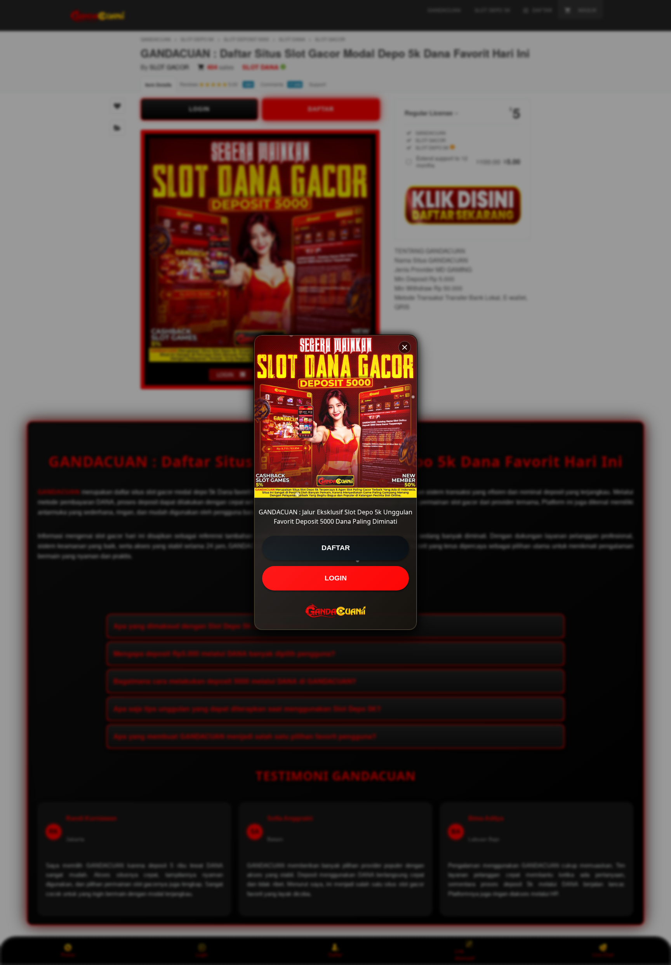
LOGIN (336, 578)
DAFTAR (336, 548)
